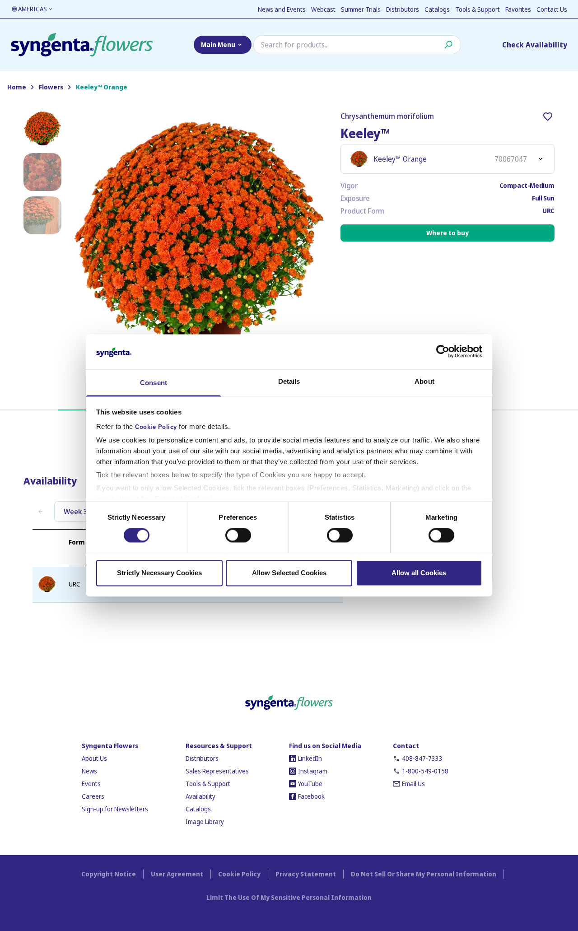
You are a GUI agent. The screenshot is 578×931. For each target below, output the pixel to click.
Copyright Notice (108, 874)
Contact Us (551, 9)
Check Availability (534, 45)
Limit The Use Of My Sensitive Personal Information (289, 897)
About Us (94, 758)
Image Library (205, 821)
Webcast (323, 9)
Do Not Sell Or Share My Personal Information (423, 874)
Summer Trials (361, 9)
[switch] (238, 535)
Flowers (51, 87)
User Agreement (177, 874)
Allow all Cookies (419, 573)
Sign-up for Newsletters (115, 809)
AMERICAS (32, 9)
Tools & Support (477, 9)
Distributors (402, 9)
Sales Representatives (217, 771)
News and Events (282, 9)
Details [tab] (289, 381)
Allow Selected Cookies (289, 573)
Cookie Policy (156, 427)
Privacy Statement (305, 874)
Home (16, 87)
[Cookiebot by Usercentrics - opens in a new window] (442, 351)
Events (91, 783)
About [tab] (424, 381)
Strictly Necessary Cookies (159, 573)
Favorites (518, 9)
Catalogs (437, 9)
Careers (93, 796)
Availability (200, 796)
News (89, 771)
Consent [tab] (153, 382)
